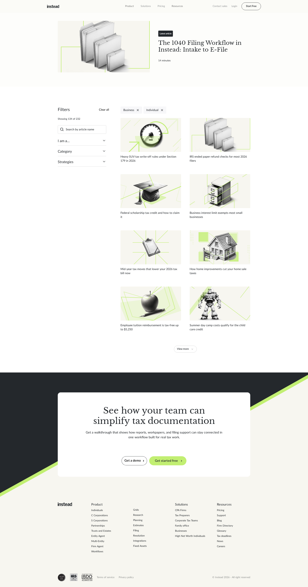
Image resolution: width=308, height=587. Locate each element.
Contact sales (220, 6)
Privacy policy (126, 577)
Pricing (161, 6)
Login (234, 6)
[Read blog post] (104, 46)
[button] (129, 6)
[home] (53, 6)
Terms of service (105, 577)
